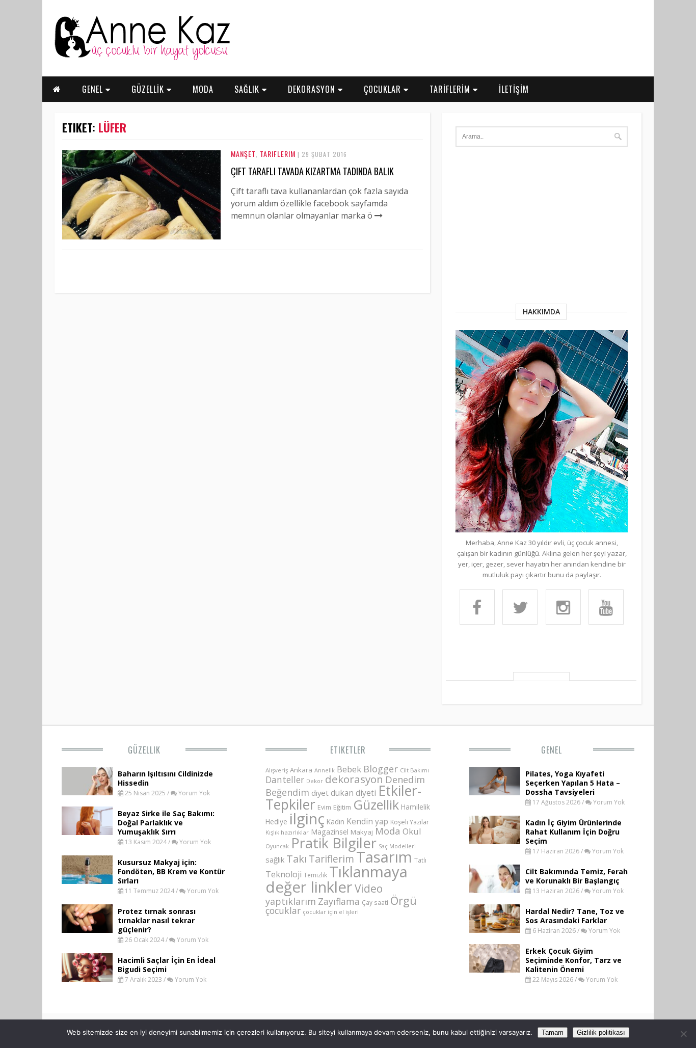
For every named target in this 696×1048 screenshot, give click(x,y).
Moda (387, 830)
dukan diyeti (353, 792)
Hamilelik (415, 807)
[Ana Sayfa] (141, 58)
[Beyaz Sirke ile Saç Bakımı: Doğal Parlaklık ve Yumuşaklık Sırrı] (87, 832)
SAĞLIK (248, 89)
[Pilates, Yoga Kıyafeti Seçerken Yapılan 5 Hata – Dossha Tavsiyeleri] (494, 792)
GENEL (93, 89)
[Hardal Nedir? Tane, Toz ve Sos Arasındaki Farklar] (494, 929)
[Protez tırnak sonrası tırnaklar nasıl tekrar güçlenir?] (87, 929)
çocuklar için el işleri (331, 912)
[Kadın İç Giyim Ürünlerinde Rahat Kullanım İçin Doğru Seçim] (494, 841)
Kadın (335, 821)
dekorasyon (354, 779)
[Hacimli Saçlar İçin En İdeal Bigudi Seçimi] (87, 978)
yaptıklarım (290, 901)
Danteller (284, 779)
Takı (296, 858)
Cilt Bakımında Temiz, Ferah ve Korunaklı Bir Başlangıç (576, 876)
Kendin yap (367, 821)
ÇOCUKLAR (384, 89)
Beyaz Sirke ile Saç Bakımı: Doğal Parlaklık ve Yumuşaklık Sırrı (166, 823)
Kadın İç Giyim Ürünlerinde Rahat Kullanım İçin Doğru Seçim (573, 832)
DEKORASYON (313, 89)
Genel (551, 750)
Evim (324, 807)
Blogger (380, 769)
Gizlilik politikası (601, 1032)
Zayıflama (339, 901)
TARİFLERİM (451, 89)
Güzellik (144, 750)
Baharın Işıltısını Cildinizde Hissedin (165, 778)
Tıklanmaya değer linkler (336, 879)
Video (369, 888)
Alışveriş (276, 770)
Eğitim (342, 807)
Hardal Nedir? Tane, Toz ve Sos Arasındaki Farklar (574, 915)
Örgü (403, 900)
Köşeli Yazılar (409, 822)
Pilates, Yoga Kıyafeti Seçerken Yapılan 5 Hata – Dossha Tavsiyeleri (572, 783)
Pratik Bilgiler (334, 843)
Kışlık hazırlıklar (287, 832)
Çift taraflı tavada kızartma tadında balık (312, 171)
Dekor (314, 781)
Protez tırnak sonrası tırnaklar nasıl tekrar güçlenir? (157, 920)
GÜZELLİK (149, 89)
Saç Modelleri (397, 846)
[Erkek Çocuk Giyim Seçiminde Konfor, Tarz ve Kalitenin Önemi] (494, 969)
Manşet (243, 153)
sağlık (274, 859)
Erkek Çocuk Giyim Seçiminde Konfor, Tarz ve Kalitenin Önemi (573, 960)
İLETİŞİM (514, 89)
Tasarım (384, 857)
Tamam (553, 1032)
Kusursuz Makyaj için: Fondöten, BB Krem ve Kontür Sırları (171, 871)
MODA (203, 89)
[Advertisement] (541, 227)
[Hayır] (683, 1034)
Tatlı (420, 860)
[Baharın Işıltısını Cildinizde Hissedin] (87, 792)
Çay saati (375, 902)
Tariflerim (278, 153)
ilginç (307, 819)
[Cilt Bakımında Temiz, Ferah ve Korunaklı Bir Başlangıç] (494, 890)
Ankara (301, 769)
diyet (320, 793)
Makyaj (362, 832)
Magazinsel (330, 832)
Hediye (276, 821)
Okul (412, 831)
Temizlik (315, 875)
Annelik (324, 770)
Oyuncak (277, 846)
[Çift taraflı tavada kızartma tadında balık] (141, 236)
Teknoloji (283, 874)
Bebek (349, 769)
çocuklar (283, 910)
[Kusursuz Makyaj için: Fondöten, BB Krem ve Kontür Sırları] (87, 880)
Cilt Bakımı (414, 770)
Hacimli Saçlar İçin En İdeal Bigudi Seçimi (167, 964)
